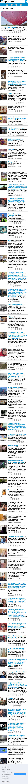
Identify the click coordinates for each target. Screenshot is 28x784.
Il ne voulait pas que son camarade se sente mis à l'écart (16, 48)
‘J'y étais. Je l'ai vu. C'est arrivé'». (17, 601)
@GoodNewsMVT (11, 555)
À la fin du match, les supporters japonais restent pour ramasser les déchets (17, 38)
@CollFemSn (10, 166)
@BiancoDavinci (11, 111)
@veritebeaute (11, 668)
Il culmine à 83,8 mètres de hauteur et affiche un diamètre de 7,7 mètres (17, 651)
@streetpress (10, 732)
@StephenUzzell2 (11, 90)
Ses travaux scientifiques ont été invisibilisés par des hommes (17, 120)
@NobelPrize (10, 359)
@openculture (10, 679)
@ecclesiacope (11, 145)
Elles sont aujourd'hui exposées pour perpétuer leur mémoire (17, 84)
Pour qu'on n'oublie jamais (17, 663)
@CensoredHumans (12, 441)
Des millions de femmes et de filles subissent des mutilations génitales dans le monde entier (17, 528)
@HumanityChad (11, 51)
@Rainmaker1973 (11, 754)
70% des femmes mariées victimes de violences (16, 163)
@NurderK (10, 620)
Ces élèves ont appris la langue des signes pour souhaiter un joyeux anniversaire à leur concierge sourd (17, 402)
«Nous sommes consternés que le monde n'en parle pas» (16, 141)
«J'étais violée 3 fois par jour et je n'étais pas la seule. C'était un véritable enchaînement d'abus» (17, 437)
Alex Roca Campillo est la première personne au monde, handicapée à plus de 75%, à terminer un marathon (17, 217)
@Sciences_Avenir (11, 369)
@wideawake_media (12, 252)
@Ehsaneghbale (11, 329)
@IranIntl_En (10, 396)
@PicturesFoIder (11, 407)
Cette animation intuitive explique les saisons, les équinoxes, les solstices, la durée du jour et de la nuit (16, 750)
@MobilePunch (11, 195)
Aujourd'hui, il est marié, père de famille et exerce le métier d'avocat (17, 189)
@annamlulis (10, 223)
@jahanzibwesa (11, 595)
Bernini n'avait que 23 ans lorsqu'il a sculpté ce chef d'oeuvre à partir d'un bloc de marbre (17, 73)
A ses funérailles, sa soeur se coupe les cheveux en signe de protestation (17, 713)
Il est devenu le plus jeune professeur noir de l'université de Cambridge (17, 278)
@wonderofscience (11, 656)
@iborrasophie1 (11, 236)
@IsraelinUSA (10, 606)
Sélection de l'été (7, 9)
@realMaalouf (10, 457)
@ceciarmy (10, 66)
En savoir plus (6, 781)
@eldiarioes (10, 522)
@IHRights (10, 578)
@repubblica (10, 532)
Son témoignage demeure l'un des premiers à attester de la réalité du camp (17, 378)
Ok (20, 774)
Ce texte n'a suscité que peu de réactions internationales (17, 294)
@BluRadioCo (10, 41)
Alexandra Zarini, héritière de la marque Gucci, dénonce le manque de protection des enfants (17, 338)
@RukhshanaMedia (11, 135)
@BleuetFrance (11, 210)
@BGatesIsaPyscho (11, 345)
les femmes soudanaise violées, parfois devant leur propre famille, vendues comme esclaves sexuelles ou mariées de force (17, 639)
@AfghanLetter (11, 511)
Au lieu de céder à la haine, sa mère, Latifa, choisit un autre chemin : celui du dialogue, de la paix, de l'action (17, 204)
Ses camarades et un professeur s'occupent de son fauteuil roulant (17, 61)
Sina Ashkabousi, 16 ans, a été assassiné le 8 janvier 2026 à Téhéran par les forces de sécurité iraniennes (17, 575)
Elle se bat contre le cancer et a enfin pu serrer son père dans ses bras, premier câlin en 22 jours (17, 551)
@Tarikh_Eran (10, 474)
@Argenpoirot (10, 158)
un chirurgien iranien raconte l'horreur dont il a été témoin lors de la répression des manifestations (17, 739)
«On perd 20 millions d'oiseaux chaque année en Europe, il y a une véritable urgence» (17, 365)
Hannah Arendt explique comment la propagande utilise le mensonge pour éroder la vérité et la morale (17, 674)
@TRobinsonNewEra (12, 632)
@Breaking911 (10, 181)
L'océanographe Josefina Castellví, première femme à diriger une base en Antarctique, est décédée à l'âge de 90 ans (17, 517)
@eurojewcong (11, 384)
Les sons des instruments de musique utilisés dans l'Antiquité (17, 107)
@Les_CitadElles (11, 269)
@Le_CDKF (10, 486)
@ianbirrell (10, 545)
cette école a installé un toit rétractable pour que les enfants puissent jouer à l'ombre (14, 28)
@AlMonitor (10, 705)
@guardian (10, 744)
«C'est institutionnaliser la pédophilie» (17, 627)
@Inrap (9, 499)
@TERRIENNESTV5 (11, 645)
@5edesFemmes (11, 124)
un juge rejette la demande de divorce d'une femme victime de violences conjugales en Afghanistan (17, 131)
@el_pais (9, 301)
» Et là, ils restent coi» (17, 614)
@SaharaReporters (11, 102)
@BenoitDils (10, 313)
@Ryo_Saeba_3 (9, 32)
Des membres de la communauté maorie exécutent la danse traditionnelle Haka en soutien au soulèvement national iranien (17, 391)
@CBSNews (10, 569)
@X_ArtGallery (10, 76)
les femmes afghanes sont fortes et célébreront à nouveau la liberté (17, 588)
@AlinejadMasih (11, 719)
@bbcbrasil (10, 285)
